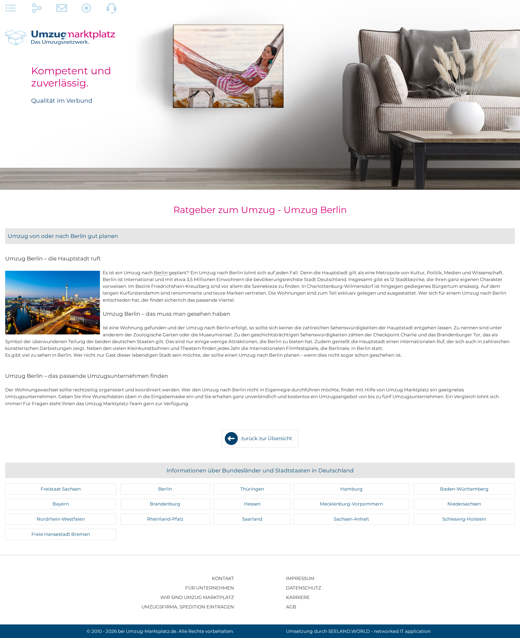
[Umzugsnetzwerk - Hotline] (111, 9)
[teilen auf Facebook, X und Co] (37, 9)
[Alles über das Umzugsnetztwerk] (11, 9)
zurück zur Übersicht (266, 438)
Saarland (252, 519)
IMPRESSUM (300, 578)
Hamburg (351, 489)
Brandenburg (165, 504)
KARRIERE (298, 597)
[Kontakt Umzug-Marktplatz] (62, 9)
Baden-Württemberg (464, 489)
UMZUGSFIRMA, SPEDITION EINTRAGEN (187, 607)
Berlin (161, 272)
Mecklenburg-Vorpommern (351, 504)
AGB (291, 607)
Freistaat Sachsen (61, 489)
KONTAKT (223, 578)
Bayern (61, 504)
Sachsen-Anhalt (351, 519)
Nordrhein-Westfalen (61, 519)
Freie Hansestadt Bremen (60, 534)
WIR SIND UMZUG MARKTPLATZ (197, 597)
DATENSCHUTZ (303, 588)
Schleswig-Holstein (464, 519)
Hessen (252, 504)
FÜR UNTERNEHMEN (209, 588)
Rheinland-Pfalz (165, 519)
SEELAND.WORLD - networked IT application (379, 631)
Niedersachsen (464, 504)
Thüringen (252, 489)
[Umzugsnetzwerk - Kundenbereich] (86, 9)
